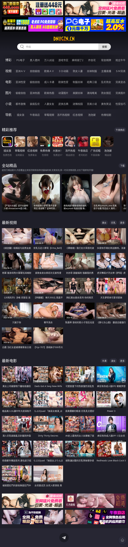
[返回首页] (122, 540)
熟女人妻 (78, 71)
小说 (8, 104)
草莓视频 (49, 115)
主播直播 (106, 71)
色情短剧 (106, 115)
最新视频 (9, 222)
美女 (104, 222)
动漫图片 (63, 93)
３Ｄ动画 (63, 71)
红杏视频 (78, 115)
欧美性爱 (63, 82)
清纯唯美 (92, 93)
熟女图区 (106, 93)
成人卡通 (49, 82)
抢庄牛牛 (121, 60)
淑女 (113, 360)
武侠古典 (63, 104)
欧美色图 (49, 93)
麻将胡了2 (77, 60)
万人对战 (49, 60)
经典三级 (92, 82)
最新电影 (9, 360)
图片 (8, 93)
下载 (122, 165)
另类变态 (121, 82)
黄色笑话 (106, 104)
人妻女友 (49, 104)
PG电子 (20, 60)
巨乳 (113, 222)
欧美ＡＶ (49, 71)
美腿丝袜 (78, 93)
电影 (8, 82)
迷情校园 (78, 104)
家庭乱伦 (35, 104)
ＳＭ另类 (121, 71)
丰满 (104, 360)
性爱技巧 (121, 104)
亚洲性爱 (21, 82)
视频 (8, 71)
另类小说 (92, 104)
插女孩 (20, 115)
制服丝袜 (78, 82)
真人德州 (35, 60)
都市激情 (21, 104)
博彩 (8, 60)
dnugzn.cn (64, 39)
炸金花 (92, 60)
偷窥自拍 (21, 93)
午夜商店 (35, 115)
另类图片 (121, 93)
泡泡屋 (92, 115)
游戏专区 (63, 60)
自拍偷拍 (35, 71)
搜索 (104, 46)
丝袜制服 (92, 71)
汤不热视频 (63, 115)
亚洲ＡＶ (21, 71)
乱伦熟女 (106, 82)
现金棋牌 (106, 60)
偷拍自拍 (35, 82)
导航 (8, 115)
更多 (122, 222)
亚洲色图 (35, 93)
